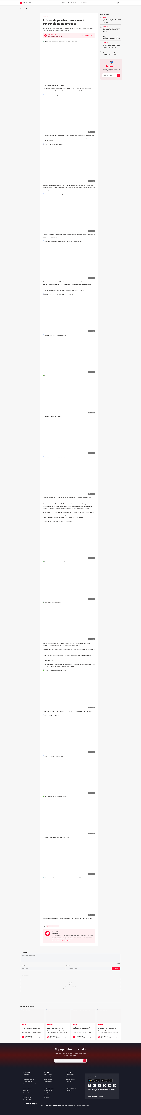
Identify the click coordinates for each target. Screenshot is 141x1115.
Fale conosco (26, 1077)
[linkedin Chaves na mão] (109, 1085)
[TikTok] (99, 1085)
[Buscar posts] (119, 2)
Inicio (63, 2)
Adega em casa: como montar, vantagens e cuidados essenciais (111, 37)
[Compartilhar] (92, 35)
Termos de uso (71, 1105)
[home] (30, 1104)
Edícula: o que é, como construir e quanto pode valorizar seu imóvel (111, 29)
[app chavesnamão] (94, 1080)
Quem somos (26, 1074)
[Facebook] (89, 1085)
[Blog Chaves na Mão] (26, 2)
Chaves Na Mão (56, 933)
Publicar (116, 968)
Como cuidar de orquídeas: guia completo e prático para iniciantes (111, 54)
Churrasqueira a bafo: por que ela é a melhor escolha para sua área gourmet (112, 21)
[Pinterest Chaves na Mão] (114, 1085)
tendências (55, 925)
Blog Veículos (83, 2)
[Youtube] (94, 1085)
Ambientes (27, 8)
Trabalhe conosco (27, 1081)
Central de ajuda (70, 1090)
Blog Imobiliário (72, 2)
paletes (49, 925)
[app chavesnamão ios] (107, 1080)
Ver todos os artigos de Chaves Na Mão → (62, 940)
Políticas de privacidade (83, 1105)
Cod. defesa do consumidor (30, 1084)
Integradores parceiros (28, 1079)
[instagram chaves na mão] (104, 1085)
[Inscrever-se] (118, 75)
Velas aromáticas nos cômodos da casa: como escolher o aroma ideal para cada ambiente (111, 45)
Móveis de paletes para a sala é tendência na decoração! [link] (45, 8)
